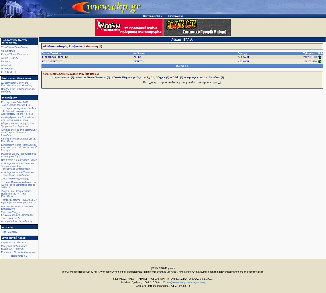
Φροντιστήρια (8, 50)
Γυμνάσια (6, 61)
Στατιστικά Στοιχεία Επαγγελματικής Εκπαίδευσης (17, 213)
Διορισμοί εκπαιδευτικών (14, 242)
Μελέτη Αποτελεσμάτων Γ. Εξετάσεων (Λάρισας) (15, 247)
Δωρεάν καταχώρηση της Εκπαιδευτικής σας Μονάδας (16, 84)
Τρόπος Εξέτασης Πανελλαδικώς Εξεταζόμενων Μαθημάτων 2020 (19, 201)
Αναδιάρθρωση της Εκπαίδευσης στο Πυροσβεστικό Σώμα (18, 118)
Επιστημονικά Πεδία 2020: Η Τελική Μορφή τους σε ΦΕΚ (16, 103)
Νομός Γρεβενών (70, 46)
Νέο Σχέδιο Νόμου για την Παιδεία (19, 160)
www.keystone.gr (196, 282)
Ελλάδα (50, 46)
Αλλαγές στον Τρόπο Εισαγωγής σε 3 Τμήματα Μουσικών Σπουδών (19, 132)
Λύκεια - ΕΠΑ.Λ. (9, 58)
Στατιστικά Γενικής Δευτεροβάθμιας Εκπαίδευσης (17, 219)
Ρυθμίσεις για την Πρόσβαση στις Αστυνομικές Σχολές (18, 155)
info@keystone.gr (176, 282)
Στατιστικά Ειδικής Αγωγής (15, 178)
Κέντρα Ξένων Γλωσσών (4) (93, 77)
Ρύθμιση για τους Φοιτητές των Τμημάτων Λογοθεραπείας (17, 125)
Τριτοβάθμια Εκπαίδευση (14, 47)
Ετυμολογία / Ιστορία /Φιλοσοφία (18, 252)
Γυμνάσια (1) (216, 77)
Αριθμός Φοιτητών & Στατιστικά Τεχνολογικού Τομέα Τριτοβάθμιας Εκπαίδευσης (17, 166)
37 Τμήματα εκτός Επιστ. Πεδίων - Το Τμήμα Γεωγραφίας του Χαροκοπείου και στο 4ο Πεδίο (18, 111)
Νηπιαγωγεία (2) (196, 77)
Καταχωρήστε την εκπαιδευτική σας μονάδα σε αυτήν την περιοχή (182, 82)
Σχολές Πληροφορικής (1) (128, 77)
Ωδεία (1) (178, 77)
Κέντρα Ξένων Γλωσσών (14, 54)
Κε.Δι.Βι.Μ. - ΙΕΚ (9, 72)
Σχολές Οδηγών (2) (158, 77)
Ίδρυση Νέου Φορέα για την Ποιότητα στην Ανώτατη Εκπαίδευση (16, 194)
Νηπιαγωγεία (8, 68)
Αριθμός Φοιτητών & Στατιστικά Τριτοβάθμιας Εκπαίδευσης (17, 173)
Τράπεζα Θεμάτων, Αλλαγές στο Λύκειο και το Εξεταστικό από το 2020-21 (18, 185)
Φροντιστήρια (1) (64, 77)
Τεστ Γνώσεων (9, 231)
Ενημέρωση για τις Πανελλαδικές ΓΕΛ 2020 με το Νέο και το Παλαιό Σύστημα (19, 147)
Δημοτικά (6, 65)
